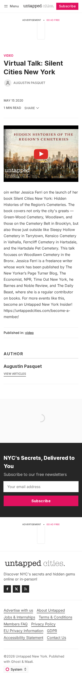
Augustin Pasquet (29, 83)
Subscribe (67, 6)
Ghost (16, 661)
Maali (29, 661)
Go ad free (53, 20)
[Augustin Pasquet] (8, 83)
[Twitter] (16, 589)
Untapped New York (31, 656)
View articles (15, 373)
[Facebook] (7, 589)
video (8, 55)
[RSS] (25, 589)
